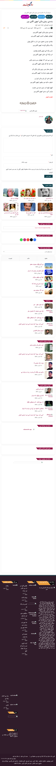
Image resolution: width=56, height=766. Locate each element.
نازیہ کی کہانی (40, 389)
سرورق (49, 13)
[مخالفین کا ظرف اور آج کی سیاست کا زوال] (49, 410)
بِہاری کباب (24, 597)
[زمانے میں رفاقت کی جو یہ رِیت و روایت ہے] (49, 375)
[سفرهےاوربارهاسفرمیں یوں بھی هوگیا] (45, 207)
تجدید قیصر (33, 17)
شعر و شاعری (25, 17)
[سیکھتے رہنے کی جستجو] (32, 614)
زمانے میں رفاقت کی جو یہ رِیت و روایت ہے (32, 372)
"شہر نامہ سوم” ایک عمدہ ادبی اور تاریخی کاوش (31, 324)
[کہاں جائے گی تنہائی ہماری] (49, 348)
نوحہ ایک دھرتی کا (39, 363)
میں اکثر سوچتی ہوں (38, 290)
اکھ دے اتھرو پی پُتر (31, 213)
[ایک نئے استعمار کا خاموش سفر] (49, 312)
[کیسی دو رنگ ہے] (32, 605)
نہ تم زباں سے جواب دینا (30, 198)
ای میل (50, 162)
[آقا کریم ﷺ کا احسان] (49, 397)
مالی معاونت (22, 761)
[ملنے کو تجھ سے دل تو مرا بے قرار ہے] (10, 207)
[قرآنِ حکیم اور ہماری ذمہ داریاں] (49, 272)
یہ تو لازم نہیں (49, 198)
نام (51, 155)
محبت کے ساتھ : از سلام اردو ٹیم (20, 756)
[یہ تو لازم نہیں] (45, 192)
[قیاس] (14, 706)
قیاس (7, 705)
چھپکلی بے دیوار (14, 198)
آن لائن (13, 733)
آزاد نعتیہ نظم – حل (38, 305)
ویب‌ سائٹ (24, 162)
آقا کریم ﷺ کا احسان (38, 396)
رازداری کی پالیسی (13, 761)
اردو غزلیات (41, 17)
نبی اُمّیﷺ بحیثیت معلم (37, 264)
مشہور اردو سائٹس (36, 763)
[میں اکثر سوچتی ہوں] (49, 291)
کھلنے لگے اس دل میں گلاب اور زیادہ (23, 588)
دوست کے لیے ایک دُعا (38, 284)
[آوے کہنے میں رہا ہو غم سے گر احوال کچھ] (32, 696)
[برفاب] (14, 639)
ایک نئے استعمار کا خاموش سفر (36, 311)
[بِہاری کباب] (32, 599)
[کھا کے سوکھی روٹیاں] (49, 278)
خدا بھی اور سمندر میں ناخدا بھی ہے (24, 625)
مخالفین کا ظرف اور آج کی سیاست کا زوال (33, 409)
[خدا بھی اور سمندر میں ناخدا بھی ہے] (32, 624)
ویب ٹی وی (29, 761)
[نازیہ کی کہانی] (49, 390)
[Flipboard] (23, 110)
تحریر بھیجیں (50, 761)
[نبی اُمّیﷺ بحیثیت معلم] (49, 266)
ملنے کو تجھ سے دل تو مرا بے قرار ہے (11, 213)
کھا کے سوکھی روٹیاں (38, 277)
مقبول (46, 258)
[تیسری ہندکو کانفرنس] (49, 332)
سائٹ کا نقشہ (17, 763)
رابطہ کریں (35, 761)
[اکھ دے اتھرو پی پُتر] (27, 207)
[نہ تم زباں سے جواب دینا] (27, 192)
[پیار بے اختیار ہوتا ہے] (14, 697)
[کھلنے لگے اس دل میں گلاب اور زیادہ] (32, 587)
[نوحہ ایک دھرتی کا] (49, 366)
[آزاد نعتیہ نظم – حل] (49, 306)
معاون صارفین (42, 761)
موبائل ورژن (5, 761)
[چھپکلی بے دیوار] (10, 192)
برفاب (7, 586)
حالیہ (28, 258)
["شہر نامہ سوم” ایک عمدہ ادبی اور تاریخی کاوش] (49, 325)
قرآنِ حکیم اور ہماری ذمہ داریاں (36, 271)
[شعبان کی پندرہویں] (32, 635)
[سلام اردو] (28, 4)
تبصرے (10, 258)
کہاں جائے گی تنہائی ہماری (37, 345)
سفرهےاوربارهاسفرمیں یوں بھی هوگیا (45, 213)
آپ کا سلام (44, 13)
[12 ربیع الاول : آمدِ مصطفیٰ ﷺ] (49, 319)
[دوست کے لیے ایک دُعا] (49, 285)
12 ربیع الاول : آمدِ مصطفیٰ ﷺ (35, 318)
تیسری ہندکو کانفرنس (38, 331)
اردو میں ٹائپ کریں (27, 763)
